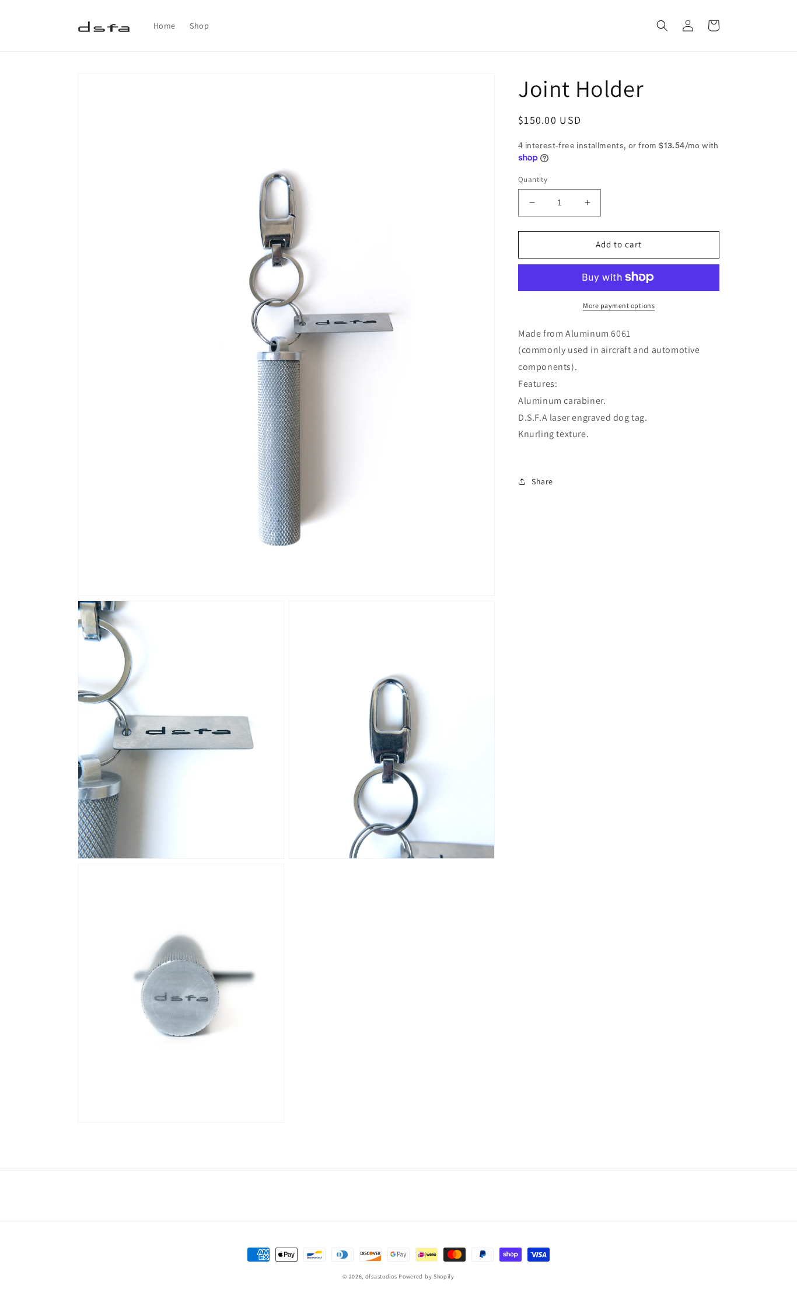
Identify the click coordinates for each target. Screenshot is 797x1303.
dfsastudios (381, 1276)
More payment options (619, 305)
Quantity (532, 179)
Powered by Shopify (426, 1276)
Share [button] (542, 481)
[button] (662, 26)
